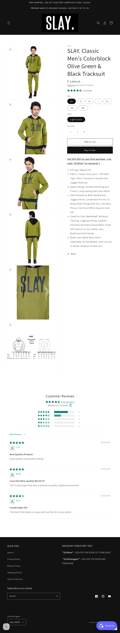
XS (71, 101)
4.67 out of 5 (67, 401)
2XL (72, 108)
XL (107, 101)
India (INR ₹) (15, 622)
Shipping (71, 85)
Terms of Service (15, 579)
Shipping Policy (14, 572)
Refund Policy (13, 566)
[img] (17, 442)
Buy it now (90, 150)
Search (10, 552)
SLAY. (96, 622)
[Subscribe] (57, 596)
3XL (83, 108)
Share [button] (73, 253)
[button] (9, 23)
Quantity (71, 126)
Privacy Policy (13, 559)
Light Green (76, 119)
